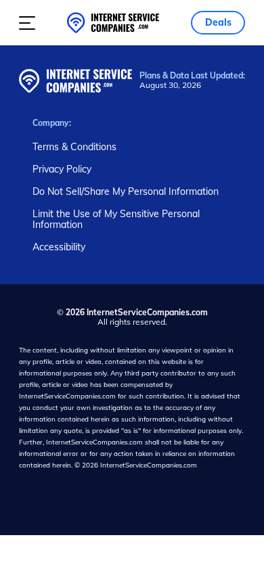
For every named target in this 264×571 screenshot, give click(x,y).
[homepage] (113, 22)
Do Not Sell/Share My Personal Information (125, 191)
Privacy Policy (61, 169)
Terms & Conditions (74, 147)
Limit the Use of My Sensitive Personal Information (116, 219)
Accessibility (58, 247)
